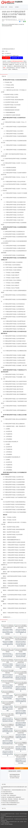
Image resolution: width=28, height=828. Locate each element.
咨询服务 (17, 7)
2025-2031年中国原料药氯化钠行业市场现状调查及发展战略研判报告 (20, 713)
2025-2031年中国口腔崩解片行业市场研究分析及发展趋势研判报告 (7, 676)
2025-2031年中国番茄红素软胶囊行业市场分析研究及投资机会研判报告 (7, 731)
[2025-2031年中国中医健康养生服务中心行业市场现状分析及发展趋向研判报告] (20, 756)
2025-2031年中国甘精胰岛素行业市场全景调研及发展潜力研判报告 (20, 677)
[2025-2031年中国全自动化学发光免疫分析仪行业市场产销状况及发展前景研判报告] (20, 638)
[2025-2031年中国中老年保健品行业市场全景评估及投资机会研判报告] (7, 748)
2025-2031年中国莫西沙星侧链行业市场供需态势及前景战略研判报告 (20, 701)
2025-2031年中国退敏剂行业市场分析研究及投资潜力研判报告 (7, 697)
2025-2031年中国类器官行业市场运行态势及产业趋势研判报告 (7, 665)
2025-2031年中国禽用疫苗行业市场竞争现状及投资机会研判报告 (20, 655)
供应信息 (11, 7)
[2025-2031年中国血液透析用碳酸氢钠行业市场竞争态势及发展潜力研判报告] (20, 719)
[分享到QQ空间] (23, 21)
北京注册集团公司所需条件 (7, 793)
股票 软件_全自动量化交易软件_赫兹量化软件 (11, 797)
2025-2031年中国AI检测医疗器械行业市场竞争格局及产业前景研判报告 (7, 708)
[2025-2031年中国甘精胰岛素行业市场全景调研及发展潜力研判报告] (20, 673)
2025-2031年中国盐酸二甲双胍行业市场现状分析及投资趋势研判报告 (7, 644)
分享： (21, 21)
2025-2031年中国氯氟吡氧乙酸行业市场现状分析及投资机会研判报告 (20, 749)
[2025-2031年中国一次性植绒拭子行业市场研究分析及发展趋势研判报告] (20, 661)
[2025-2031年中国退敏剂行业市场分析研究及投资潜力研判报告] (7, 692)
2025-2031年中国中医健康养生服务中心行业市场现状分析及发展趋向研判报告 (20, 761)
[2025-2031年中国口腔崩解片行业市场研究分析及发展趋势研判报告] (7, 671)
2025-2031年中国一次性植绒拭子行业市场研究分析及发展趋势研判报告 (20, 666)
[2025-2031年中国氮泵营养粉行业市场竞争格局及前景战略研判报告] (7, 738)
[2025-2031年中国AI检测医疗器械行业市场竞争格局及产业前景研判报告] (7, 703)
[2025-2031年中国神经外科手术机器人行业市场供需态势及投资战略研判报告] (7, 626)
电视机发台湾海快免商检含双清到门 (9, 804)
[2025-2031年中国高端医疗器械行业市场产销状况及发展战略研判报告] (20, 626)
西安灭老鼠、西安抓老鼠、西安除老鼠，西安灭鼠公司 (13, 799)
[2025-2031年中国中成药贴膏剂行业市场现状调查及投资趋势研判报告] (20, 683)
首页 (6, 7)
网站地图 (2, 817)
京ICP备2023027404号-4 (22, 816)
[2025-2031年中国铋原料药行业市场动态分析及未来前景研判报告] (7, 682)
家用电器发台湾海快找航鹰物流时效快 (10, 800)
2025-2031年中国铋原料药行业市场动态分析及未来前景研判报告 (7, 686)
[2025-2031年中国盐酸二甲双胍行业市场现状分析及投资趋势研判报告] (7, 638)
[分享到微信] (25, 21)
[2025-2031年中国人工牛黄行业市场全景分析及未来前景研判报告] (7, 650)
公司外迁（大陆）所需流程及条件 (9, 795)
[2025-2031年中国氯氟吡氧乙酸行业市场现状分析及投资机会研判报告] (20, 744)
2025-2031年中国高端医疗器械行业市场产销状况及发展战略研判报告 (20, 632)
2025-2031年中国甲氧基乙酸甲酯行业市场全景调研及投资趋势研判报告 (20, 737)
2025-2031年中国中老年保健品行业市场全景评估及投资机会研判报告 (7, 753)
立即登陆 (7, 768)
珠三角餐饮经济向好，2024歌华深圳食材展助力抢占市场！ (14, 790)
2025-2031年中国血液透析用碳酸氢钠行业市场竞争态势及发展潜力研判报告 (20, 725)
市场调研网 (18, 2)
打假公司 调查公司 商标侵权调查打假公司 (10, 802)
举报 (4, 67)
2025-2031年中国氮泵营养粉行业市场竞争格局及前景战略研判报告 (7, 742)
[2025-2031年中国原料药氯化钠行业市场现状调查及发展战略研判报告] (20, 708)
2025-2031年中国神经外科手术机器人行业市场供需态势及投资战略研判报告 (7, 632)
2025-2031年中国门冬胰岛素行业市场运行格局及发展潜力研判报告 (7, 719)
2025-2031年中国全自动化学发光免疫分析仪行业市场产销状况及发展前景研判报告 (20, 644)
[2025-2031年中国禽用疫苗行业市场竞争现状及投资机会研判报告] (20, 650)
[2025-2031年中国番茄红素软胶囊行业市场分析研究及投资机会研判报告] (7, 726)
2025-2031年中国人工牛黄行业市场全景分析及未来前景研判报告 (7, 655)
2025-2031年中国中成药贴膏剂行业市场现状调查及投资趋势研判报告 (20, 689)
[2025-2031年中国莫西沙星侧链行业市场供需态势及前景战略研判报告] (20, 695)
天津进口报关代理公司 (7, 791)
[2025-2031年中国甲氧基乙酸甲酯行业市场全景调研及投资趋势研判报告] (20, 732)
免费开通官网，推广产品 (17, 57)
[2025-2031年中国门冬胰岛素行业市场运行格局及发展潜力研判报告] (7, 715)
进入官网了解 (6, 57)
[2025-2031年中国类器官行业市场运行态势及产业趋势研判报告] (7, 661)
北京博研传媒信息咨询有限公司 (17, 61)
